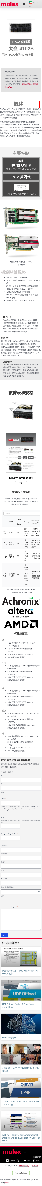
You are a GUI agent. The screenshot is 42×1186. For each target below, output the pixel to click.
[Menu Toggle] (24, 4)
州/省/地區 (4, 879)
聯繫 (7, 1182)
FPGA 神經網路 (9, 1037)
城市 (2, 870)
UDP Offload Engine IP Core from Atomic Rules (18, 1005)
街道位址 (4, 854)
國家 (2, 896)
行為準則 (35, 1165)
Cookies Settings (21, 1173)
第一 (2, 784)
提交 (4, 935)
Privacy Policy (24, 1165)
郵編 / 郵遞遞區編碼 (7, 887)
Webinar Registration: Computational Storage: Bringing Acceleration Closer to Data (21, 1137)
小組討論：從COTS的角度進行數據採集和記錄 (20, 1069)
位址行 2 (3, 862)
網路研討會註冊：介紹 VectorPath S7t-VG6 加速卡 (20, 972)
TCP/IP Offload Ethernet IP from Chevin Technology (21, 1103)
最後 (2, 792)
